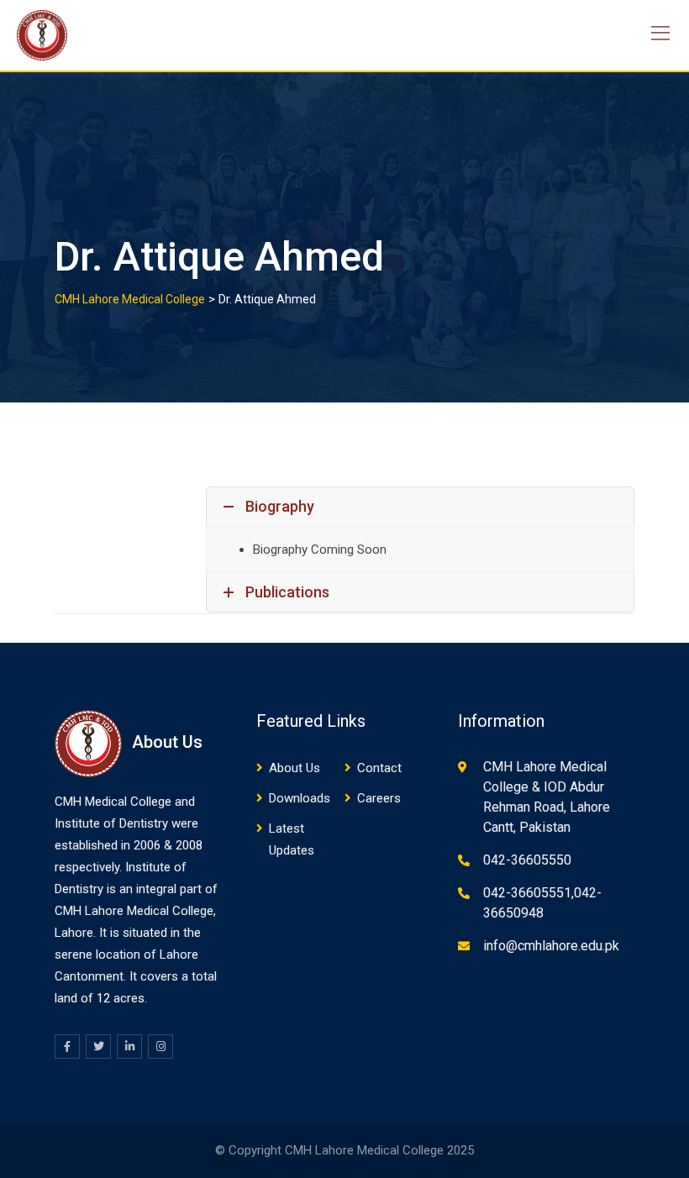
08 (195, 845)
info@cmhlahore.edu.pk (551, 946)
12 (103, 998)
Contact (379, 768)
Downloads (299, 798)
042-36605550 (527, 860)
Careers (379, 798)
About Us (294, 768)
